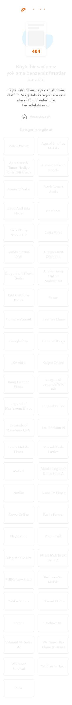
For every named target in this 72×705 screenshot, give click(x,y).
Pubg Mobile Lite (18, 558)
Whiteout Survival (18, 666)
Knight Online (53, 362)
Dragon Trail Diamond (53, 254)
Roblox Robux (18, 601)
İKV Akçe (19, 362)
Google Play (18, 341)
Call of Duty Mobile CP (19, 232)
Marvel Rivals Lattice (53, 449)
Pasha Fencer (53, 514)
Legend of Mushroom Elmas (18, 406)
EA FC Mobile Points (18, 297)
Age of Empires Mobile (53, 146)
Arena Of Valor (18, 189)
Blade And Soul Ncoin (19, 211)
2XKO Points (18, 146)
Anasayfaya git (40, 117)
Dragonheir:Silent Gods (18, 276)
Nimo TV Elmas (53, 493)
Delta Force (53, 232)
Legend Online (53, 406)
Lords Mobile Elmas (18, 449)
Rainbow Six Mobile (53, 579)
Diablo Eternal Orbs (19, 254)
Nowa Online (19, 514)
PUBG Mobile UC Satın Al (53, 558)
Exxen (53, 297)
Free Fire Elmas (53, 319)
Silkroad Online (53, 601)
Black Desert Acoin (53, 189)
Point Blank (53, 536)
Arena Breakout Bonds (53, 167)
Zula (18, 688)
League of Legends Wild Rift (53, 384)
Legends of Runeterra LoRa (19, 428)
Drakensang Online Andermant (53, 276)
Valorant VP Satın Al (18, 644)
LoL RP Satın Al (53, 427)
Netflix (18, 493)
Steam (19, 623)
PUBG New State (19, 579)
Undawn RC (53, 623)
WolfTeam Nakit (53, 666)
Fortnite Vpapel (19, 319)
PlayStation (18, 536)
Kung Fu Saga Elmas (18, 384)
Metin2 (18, 471)
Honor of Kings (53, 341)
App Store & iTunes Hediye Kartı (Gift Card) (19, 167)
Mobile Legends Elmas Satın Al (53, 471)
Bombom (53, 211)
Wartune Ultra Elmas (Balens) (53, 644)
